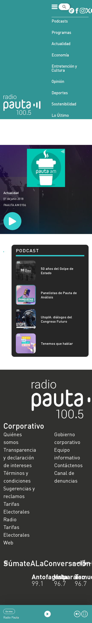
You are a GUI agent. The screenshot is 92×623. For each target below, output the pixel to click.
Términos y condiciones (17, 477)
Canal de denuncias (65, 477)
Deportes (60, 92)
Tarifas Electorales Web (16, 535)
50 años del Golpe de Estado (57, 270)
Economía (60, 54)
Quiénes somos (12, 438)
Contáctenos (68, 465)
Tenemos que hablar (57, 343)
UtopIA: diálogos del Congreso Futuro (56, 319)
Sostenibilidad (64, 103)
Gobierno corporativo (67, 438)
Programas (61, 32)
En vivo (9, 611)
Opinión (58, 81)
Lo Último (60, 115)
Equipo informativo (67, 453)
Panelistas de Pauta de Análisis (59, 295)
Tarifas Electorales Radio (16, 511)
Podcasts (60, 20)
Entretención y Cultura (64, 68)
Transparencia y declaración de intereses (19, 457)
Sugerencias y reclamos (19, 492)
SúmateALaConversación (34, 563)
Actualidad (61, 43)
